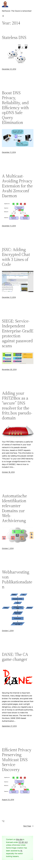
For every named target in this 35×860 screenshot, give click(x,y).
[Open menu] (3, 16)
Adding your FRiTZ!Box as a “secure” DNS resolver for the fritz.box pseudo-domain (17, 405)
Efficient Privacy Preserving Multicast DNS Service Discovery (16, 759)
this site (19, 839)
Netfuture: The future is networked (16, 11)
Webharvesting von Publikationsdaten (17, 579)
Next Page (28, 826)
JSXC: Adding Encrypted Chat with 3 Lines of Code (16, 257)
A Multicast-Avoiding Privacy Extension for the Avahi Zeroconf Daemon (17, 186)
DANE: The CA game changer (15, 657)
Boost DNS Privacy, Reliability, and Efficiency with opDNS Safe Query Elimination (15, 107)
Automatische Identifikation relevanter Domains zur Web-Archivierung (14, 508)
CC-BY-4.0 (23, 842)
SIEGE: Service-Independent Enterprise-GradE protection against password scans (17, 333)
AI (21, 851)
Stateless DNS (14, 37)
